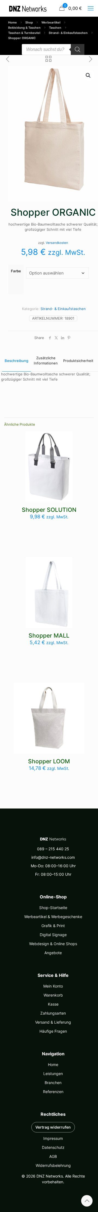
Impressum (53, 1138)
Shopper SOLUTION (49, 509)
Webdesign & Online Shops (53, 943)
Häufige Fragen (53, 1031)
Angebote (53, 952)
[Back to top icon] (87, 1201)
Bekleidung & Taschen (24, 28)
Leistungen (53, 1073)
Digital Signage (53, 934)
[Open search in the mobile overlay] (53, 49)
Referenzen (53, 1091)
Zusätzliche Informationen (46, 360)
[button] (88, 75)
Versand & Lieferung (53, 1022)
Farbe (16, 271)
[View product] (66, 437)
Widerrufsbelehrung (53, 1165)
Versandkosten (57, 243)
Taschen (55, 28)
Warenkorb (53, 995)
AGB (53, 1156)
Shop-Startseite (53, 907)
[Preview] (66, 445)
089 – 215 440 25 (53, 848)
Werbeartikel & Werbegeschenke (53, 916)
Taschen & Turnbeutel (24, 33)
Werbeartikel (50, 22)
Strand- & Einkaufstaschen (68, 33)
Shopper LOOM (49, 761)
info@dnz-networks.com (53, 857)
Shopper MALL (49, 635)
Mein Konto (53, 986)
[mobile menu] (90, 8)
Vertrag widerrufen (53, 1127)
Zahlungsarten (53, 1013)
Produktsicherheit (78, 360)
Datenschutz (53, 1147)
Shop (29, 22)
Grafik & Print (53, 925)
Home (12, 22)
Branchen (53, 1082)
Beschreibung (16, 360)
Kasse (53, 1004)
